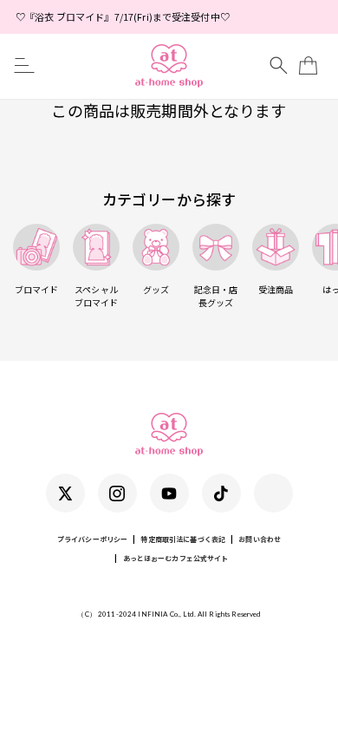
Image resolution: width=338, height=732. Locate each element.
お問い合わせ (259, 539)
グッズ (156, 289)
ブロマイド (37, 289)
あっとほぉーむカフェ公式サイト (176, 558)
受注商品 (276, 289)
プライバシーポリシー (92, 539)
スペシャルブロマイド (97, 296)
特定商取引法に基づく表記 (182, 539)
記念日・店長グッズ (216, 296)
